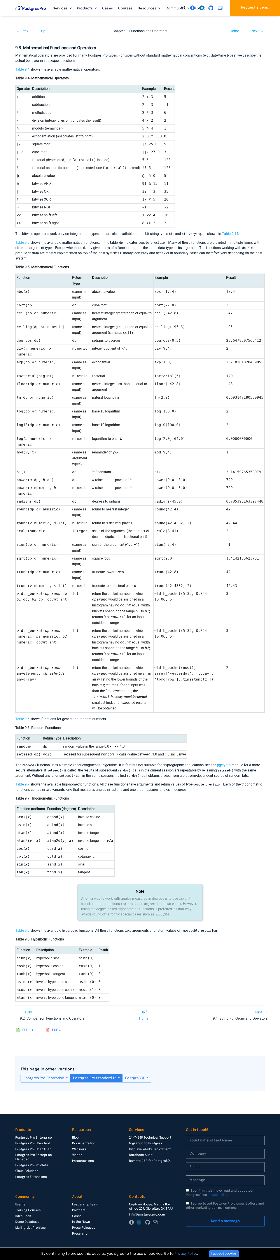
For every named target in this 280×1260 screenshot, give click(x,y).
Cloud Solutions (26, 1171)
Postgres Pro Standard (32, 1143)
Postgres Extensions (31, 1176)
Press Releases (83, 1227)
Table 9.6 (22, 719)
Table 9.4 (22, 69)
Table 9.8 (22, 930)
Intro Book (23, 1216)
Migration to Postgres (145, 1143)
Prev (24, 31)
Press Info (80, 1233)
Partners (79, 1210)
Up (43, 31)
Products (85, 8)
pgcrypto (224, 765)
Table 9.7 (22, 784)
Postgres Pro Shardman (33, 1149)
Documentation (84, 1143)
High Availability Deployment (150, 1149)
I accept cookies (224, 1253)
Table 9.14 (230, 234)
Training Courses (28, 1210)
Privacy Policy (218, 1194)
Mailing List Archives (30, 1227)
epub (26, 1030)
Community (176, 8)
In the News (81, 1221)
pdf (55, 1030)
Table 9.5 (22, 242)
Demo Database (27, 1221)
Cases (107, 8)
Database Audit (140, 1155)
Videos (77, 1155)
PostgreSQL (135, 1078)
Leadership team (85, 1204)
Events (20, 1204)
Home (234, 31)
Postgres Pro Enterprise (44, 1078)
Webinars (79, 1149)
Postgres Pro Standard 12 (95, 1078)
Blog (75, 1137)
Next (255, 31)
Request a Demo (255, 7)
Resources (147, 8)
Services (60, 8)
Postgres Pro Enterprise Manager (33, 1157)
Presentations (83, 1160)
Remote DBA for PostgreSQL (150, 1160)
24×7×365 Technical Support (150, 1137)
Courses (125, 8)
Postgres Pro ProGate (31, 1165)
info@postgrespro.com (147, 1214)
